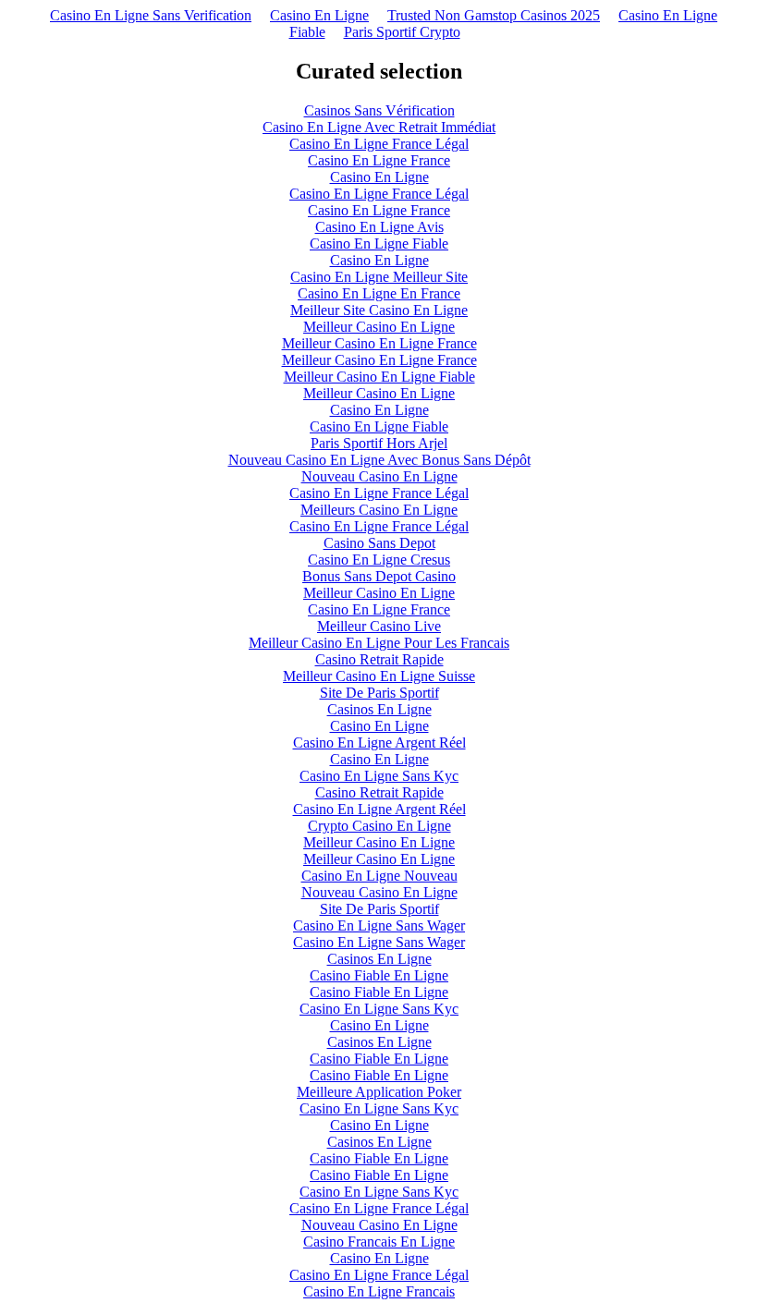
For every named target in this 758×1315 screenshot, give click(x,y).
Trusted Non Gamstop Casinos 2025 (493, 15)
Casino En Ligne (319, 15)
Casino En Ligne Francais (379, 1291)
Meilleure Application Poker (379, 1092)
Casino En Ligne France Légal (379, 144)
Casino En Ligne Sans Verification (150, 15)
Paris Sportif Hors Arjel (379, 443)
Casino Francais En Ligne (379, 1241)
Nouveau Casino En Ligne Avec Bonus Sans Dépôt (379, 460)
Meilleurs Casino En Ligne (379, 509)
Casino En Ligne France (379, 160)
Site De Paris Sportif (379, 692)
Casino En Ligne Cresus (379, 559)
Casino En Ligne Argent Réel (379, 742)
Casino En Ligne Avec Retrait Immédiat (379, 127)
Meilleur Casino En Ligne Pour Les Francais (379, 643)
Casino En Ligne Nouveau (379, 875)
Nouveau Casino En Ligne (379, 476)
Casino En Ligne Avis (379, 227)
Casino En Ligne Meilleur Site (379, 277)
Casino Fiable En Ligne (379, 975)
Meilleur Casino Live (379, 626)
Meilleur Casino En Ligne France (379, 343)
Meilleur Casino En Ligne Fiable (379, 376)
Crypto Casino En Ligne (379, 826)
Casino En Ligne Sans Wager (379, 925)
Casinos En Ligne (379, 709)
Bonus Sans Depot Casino (379, 576)
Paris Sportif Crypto (402, 32)
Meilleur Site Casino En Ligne (379, 310)
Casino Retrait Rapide (379, 659)
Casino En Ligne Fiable (379, 243)
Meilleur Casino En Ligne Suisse (379, 676)
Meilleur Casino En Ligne (379, 327)
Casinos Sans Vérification (379, 110)
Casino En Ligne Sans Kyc (379, 776)
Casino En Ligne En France (379, 293)
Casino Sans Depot (379, 543)
